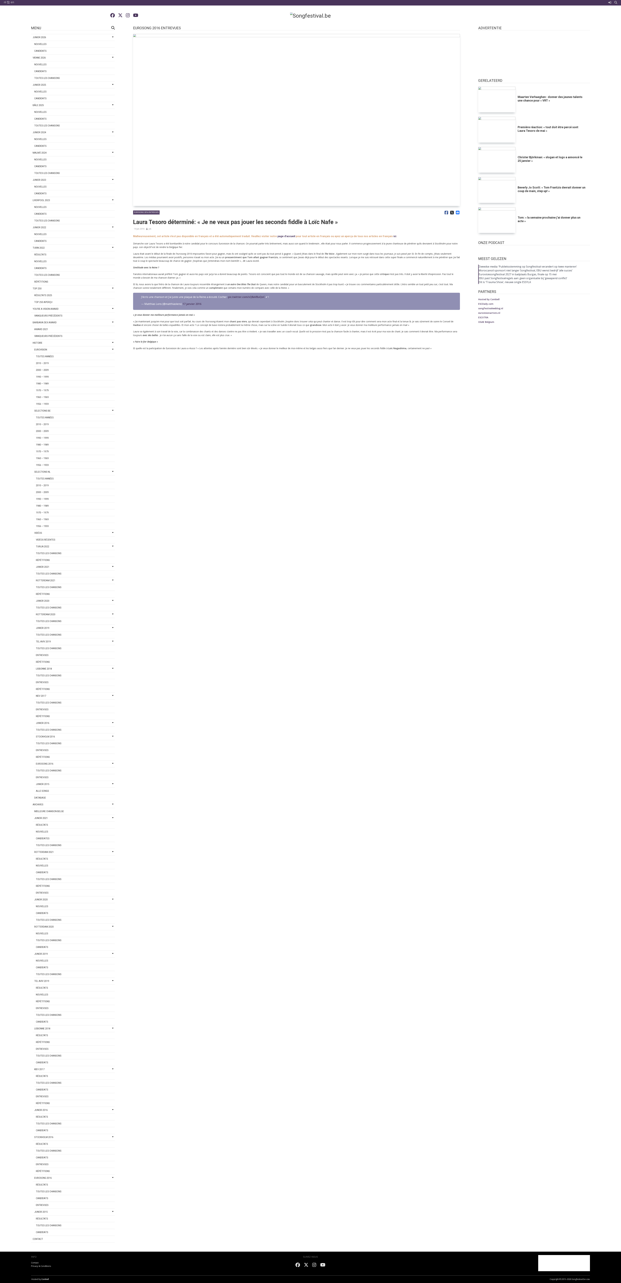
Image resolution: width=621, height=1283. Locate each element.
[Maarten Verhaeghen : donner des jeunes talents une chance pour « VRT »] (496, 100)
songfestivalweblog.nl (490, 308)
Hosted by (489, 299)
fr (8, 2)
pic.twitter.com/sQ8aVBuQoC (246, 297)
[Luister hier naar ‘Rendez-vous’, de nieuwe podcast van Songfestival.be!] (534, 250)
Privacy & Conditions (41, 1266)
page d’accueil (286, 236)
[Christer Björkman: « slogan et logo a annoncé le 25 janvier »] (496, 160)
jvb (150, 228)
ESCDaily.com (485, 303)
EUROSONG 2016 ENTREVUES (146, 212)
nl (5, 2)
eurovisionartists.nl (489, 312)
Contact (34, 1262)
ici (394, 236)
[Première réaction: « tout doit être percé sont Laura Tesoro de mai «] (496, 130)
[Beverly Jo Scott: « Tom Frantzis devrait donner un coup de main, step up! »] (496, 190)
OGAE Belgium (486, 321)
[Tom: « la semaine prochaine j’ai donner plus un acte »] (496, 220)
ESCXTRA (483, 317)
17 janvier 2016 (192, 304)
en (12, 2)
